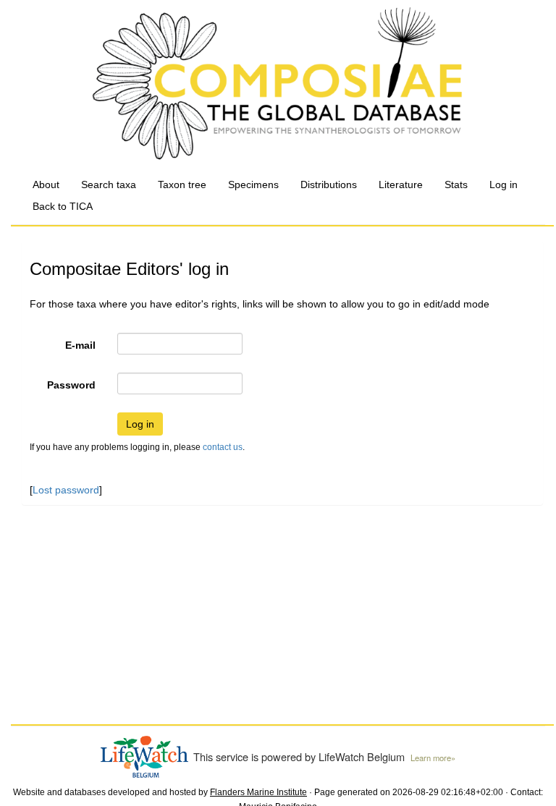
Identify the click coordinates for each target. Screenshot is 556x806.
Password (71, 385)
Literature (401, 184)
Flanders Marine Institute (258, 792)
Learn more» (432, 757)
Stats (456, 184)
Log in (503, 184)
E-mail (80, 345)
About (46, 184)
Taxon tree (182, 184)
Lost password (66, 490)
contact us (223, 447)
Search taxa (108, 184)
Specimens (253, 184)
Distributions (328, 184)
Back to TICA (63, 206)
